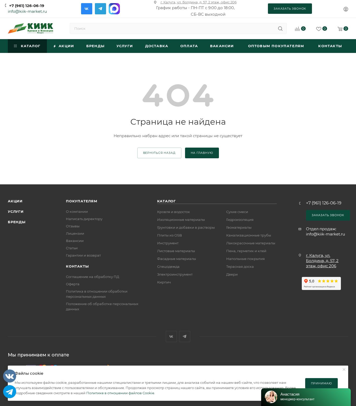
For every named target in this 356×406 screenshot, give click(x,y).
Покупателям (81, 201)
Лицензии (75, 233)
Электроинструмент (175, 274)
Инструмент (168, 243)
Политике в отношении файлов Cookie (120, 393)
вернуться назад (159, 153)
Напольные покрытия (245, 259)
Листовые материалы (176, 251)
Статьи (72, 248)
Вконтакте (86, 8)
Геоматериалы (238, 227)
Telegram (100, 8)
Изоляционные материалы (181, 219)
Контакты (77, 266)
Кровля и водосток (173, 212)
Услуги (16, 211)
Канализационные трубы (248, 235)
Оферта (72, 284)
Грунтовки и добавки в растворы (186, 227)
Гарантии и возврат (83, 255)
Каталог (166, 201)
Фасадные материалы (176, 259)
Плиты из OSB (169, 235)
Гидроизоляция (240, 219)
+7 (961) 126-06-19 (26, 5)
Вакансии (75, 241)
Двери (232, 274)
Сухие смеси (237, 212)
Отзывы (72, 226)
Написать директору (84, 219)
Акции (15, 201)
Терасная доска (240, 266)
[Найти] (280, 28)
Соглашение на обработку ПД (92, 277)
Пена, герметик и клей (246, 251)
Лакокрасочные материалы (250, 243)
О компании (77, 211)
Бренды (17, 222)
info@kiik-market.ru (27, 11)
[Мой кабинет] (345, 10)
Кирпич (164, 282)
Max (114, 8)
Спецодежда (168, 266)
